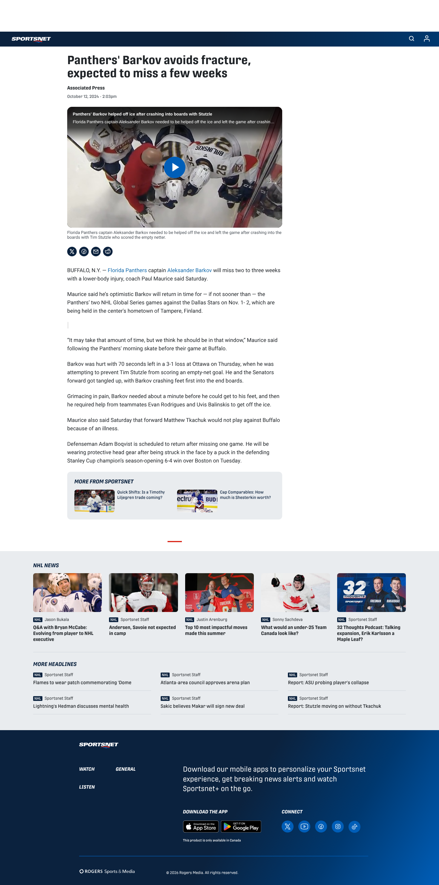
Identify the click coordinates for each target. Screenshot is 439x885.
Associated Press (86, 88)
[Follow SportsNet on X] (288, 826)
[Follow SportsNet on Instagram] (338, 826)
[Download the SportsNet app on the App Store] (201, 826)
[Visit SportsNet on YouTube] (304, 826)
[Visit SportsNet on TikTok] (354, 826)
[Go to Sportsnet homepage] (31, 40)
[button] (411, 39)
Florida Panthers (127, 270)
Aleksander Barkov (189, 270)
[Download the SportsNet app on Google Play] (241, 826)
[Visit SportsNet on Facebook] (321, 826)
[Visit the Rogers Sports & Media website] (107, 871)
